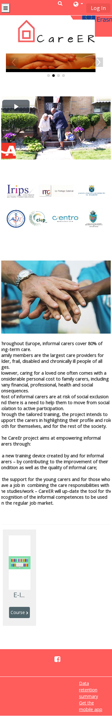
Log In (98, 8)
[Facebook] (55, 658)
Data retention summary (88, 689)
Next (98, 62)
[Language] (78, 4)
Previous (13, 62)
